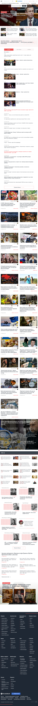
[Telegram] (28, 1)
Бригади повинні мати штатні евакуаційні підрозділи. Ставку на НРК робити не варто (28, 523)
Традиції (31, 662)
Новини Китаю (23, 647)
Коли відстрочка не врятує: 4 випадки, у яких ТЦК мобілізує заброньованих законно (27, 330)
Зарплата (12, 618)
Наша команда (3, 699)
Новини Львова (4, 625)
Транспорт (22, 621)
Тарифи (21, 624)
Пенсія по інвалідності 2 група (5, 682)
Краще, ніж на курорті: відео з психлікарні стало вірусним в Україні (17, 128)
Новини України (15, 208)
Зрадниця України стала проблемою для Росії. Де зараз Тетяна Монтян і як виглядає (19, 596)
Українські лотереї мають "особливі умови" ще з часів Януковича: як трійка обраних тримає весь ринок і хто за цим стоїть (9, 435)
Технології (3, 640)
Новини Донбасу (5, 631)
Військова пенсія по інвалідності (5, 684)
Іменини (31, 667)
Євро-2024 (32, 625)
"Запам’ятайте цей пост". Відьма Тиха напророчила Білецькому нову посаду (9, 371)
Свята (30, 656)
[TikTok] (34, 1)
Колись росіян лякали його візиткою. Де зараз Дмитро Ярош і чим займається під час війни (25, 458)
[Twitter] (31, 1)
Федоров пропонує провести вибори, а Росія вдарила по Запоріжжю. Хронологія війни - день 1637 (28, 571)
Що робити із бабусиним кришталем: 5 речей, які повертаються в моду (5, 482)
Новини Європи (23, 640)
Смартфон (3, 647)
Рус (36, 1)
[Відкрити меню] (1, 1)
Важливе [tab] (29, 49)
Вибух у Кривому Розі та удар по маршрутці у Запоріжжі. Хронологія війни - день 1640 (28, 565)
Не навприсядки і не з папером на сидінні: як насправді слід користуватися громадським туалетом (25, 471)
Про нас (2, 696)
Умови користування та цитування (7, 697)
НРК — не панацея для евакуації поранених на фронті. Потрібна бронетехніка (11, 543)
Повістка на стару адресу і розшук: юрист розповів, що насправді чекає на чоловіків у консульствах (28, 371)
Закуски (12, 688)
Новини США (22, 642)
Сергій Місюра (25, 503)
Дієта (12, 644)
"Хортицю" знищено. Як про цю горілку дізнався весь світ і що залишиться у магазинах (27, 392)
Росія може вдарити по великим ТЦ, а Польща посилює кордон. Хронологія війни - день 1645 (9, 559)
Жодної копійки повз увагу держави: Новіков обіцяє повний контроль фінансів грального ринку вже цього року (9, 429)
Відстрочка (13, 662)
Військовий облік (14, 665)
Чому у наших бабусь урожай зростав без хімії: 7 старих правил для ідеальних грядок (17, 56)
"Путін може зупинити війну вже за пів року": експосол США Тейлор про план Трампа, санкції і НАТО (28, 267)
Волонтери (4, 665)
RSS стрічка (29, 699)
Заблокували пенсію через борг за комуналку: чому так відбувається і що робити (28, 247)
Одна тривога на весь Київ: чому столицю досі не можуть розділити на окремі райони (9, 288)
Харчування (13, 642)
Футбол (31, 618)
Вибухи (3, 660)
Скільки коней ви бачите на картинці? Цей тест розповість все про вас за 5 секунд (18, 70)
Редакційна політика (24, 696)
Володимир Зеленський (22, 659)
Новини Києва (4, 618)
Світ (21, 638)
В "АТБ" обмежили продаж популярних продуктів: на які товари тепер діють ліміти (8, 204)
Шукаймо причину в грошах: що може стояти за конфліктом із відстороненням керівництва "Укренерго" (8, 442)
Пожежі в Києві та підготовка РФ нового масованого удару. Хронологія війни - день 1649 (31, 34)
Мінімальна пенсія (5, 686)
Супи (12, 683)
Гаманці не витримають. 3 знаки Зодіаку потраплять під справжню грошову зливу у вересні (7, 596)
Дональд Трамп (23, 661)
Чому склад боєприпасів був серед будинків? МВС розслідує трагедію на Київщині (18, 183)
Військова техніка (5, 667)
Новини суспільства (34, 208)
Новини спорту (5, 32)
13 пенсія (3, 679)
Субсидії (12, 623)
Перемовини (4, 662)
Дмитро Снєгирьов (8, 502)
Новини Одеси (4, 623)
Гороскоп (31, 640)
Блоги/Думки (32, 495)
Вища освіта (13, 628)
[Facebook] (24, 1)
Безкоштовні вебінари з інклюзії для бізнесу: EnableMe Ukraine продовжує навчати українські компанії (18, 124)
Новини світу (35, 270)
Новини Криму (4, 633)
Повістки (12, 658)
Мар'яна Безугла (23, 672)
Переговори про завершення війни (10, 42)
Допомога (13, 630)
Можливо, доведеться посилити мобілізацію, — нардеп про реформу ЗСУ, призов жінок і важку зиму (28, 351)
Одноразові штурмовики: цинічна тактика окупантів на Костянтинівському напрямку (29, 543)
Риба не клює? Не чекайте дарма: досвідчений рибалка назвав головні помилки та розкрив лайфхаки (28, 288)
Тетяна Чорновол (21, 526)
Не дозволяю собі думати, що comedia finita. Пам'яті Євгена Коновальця (26, 497)
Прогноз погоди (14, 632)
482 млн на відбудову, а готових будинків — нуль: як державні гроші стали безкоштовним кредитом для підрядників (9, 413)
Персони (22, 656)
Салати (12, 686)
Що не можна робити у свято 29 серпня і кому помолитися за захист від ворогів (25, 476)
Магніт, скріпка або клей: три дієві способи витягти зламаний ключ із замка (6, 476)
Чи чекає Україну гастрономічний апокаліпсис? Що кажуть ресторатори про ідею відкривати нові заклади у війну (28, 442)
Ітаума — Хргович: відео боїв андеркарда (12, 142)
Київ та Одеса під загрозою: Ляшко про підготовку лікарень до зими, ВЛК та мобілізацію (31, 29)
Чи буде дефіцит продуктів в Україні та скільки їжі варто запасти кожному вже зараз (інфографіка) (9, 351)
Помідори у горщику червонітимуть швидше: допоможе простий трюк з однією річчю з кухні (30, 595)
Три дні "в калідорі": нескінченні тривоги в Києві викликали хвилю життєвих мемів (19, 172)
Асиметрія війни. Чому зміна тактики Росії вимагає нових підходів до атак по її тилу (10, 513)
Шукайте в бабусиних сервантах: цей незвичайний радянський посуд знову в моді (6, 464)
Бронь (12, 660)
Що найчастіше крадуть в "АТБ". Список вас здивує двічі (6, 471)
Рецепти (12, 677)
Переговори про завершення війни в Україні (10, 3)
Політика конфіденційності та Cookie (12, 696)
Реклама (16, 697)
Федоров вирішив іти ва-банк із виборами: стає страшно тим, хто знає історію (8, 528)
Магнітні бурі (32, 651)
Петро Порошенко (23, 670)
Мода (31, 644)
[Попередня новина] (1, 592)
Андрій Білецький (23, 487)
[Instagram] (32, 1)
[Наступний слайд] (37, 3)
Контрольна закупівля (25, 3)
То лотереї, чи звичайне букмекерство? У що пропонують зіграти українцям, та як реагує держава (28, 429)
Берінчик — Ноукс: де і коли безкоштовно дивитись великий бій (16, 114)
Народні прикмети (33, 660)
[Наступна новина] (37, 592)
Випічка (12, 679)
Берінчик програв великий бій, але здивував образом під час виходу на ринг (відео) (24, 101)
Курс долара (22, 626)
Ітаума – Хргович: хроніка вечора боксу (12, 34)
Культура (31, 647)
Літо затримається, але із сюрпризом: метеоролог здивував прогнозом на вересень (9, 308)
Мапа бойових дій (5, 658)
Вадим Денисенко (5, 487)
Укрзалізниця (22, 628)
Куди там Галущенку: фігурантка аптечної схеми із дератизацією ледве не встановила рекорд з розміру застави (27, 205)
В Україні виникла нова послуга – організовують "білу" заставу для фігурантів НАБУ (9, 267)
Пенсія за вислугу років (5, 689)
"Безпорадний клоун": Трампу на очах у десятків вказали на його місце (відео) (25, 482)
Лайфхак (31, 649)
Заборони (31, 664)
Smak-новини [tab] (19, 49)
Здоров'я (12, 638)
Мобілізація (4, 43)
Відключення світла (16, 41)
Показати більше (17, 187)
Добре (24, 5)
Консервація (13, 681)
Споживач (31, 642)
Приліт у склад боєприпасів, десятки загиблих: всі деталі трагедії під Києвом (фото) (12, 29)
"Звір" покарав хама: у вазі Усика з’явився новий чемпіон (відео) (25, 84)
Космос (3, 642)
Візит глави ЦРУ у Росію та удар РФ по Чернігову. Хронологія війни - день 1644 (27, 559)
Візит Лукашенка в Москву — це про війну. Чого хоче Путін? (8, 498)
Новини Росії (22, 644)
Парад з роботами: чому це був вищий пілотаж (29, 513)
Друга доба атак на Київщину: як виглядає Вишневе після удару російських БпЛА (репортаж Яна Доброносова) (27, 309)
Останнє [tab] (8, 49)
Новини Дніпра (4, 621)
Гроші (21, 619)
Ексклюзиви (33, 3)
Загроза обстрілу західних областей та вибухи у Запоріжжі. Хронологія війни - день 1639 (9, 571)
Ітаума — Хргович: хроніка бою (22, 74)
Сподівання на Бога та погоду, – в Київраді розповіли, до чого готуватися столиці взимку (9, 226)
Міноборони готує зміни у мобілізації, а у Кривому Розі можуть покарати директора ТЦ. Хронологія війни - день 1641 (10, 565)
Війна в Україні (4, 656)
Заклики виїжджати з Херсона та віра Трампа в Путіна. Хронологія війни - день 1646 (17, 554)
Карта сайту (10, 699)
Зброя (3, 664)
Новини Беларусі (23, 649)
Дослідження (13, 647)
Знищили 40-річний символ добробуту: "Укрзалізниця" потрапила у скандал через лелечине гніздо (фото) (19, 147)
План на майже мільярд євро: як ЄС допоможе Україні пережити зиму (9, 330)
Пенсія (2, 677)
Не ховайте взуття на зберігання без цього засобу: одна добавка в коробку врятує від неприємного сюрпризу (18, 138)
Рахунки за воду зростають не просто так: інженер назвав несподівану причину (18, 162)
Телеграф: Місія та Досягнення (19, 699)
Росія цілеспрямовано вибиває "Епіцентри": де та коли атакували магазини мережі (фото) (9, 392)
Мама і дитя (13, 640)
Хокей (31, 623)
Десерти (12, 684)
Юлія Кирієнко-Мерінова (7, 517)
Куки (20, 5)
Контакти (28, 697)
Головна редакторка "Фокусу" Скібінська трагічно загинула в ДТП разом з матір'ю (17, 133)
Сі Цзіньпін (22, 663)
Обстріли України (5, 41)
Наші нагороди (22, 697)
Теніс (31, 621)
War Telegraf (24, 32)
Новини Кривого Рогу (5, 629)
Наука (2, 638)
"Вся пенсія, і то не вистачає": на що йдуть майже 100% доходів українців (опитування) (17, 157)
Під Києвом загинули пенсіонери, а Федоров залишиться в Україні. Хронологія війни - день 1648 (18, 152)
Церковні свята (32, 658)
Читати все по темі (4, 447)
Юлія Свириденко (23, 673)
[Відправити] (13, 1)
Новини (2, 616)
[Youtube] (29, 1)
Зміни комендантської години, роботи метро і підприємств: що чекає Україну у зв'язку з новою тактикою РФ (15, 15)
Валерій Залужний (23, 666)
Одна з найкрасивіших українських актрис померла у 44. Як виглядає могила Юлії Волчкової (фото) (16, 586)
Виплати (12, 621)
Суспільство (13, 616)
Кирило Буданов (23, 668)
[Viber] (26, 1)
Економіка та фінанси (23, 617)
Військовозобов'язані (15, 664)
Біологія (3, 644)
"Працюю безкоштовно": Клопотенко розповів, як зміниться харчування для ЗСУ (16, 167)
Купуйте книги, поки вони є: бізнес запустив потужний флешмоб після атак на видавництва (28, 226)
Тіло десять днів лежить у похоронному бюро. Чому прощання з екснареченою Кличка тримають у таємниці (25, 464)
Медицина (13, 625)
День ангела (32, 665)
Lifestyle (31, 638)
